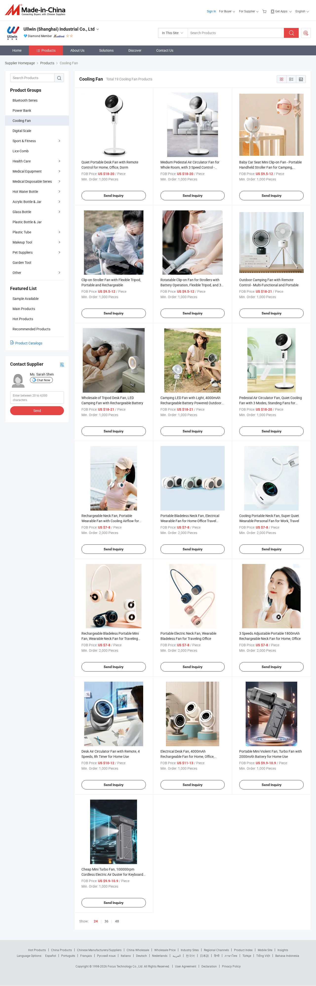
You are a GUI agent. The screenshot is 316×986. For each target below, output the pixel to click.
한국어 (190, 956)
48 (117, 921)
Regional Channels (216, 950)
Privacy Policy (231, 966)
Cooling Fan (22, 120)
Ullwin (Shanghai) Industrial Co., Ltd (59, 29)
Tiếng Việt (263, 956)
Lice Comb (21, 151)
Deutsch (141, 956)
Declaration (209, 966)
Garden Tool (22, 262)
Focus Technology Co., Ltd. (126, 966)
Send (37, 410)
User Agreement (185, 966)
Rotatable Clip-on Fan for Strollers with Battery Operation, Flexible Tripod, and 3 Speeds (190, 284)
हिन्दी (216, 956)
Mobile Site (265, 950)
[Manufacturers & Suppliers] (36, 10)
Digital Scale (22, 130)
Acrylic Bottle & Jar (27, 201)
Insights (282, 950)
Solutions (106, 50)
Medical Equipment (27, 171)
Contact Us (164, 50)
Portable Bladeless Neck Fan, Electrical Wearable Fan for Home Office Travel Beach (189, 520)
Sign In (211, 11)
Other (17, 272)
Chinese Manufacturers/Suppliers (99, 950)
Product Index (243, 950)
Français (86, 956)
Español (50, 956)
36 (106, 921)
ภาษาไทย (231, 956)
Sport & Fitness (24, 140)
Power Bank (22, 110)
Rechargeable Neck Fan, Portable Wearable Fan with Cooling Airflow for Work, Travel (110, 520)
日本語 (204, 956)
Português (68, 956)
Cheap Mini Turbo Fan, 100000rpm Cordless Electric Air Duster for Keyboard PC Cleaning (112, 874)
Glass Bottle (22, 211)
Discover (134, 50)
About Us (77, 50)
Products (48, 50)
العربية (177, 956)
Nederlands (159, 956)
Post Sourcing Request (306, 33)
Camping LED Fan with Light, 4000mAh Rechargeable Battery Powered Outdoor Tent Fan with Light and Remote (190, 402)
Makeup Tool (22, 242)
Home (16, 50)
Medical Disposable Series (32, 181)
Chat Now (43, 380)
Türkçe (246, 956)
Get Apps (281, 11)
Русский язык (106, 956)
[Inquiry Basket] (265, 11)
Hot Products (37, 950)
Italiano (126, 956)
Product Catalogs (28, 343)
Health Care (22, 161)
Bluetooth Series (25, 100)
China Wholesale (138, 950)
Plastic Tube (22, 232)
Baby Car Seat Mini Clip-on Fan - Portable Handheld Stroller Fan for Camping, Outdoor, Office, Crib (270, 167)
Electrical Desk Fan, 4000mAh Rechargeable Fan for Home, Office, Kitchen (187, 756)
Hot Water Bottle (25, 191)
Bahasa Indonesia (287, 956)
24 (96, 921)
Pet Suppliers (23, 252)
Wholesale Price (165, 950)
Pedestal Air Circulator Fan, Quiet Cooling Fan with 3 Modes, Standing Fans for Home (270, 402)
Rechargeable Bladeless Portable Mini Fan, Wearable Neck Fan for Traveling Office (110, 638)
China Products (61, 950)
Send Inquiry (113, 196)
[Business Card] (62, 364)
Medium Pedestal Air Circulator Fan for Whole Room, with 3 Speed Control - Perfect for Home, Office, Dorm (189, 167)
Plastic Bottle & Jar (27, 222)
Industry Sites (190, 950)
